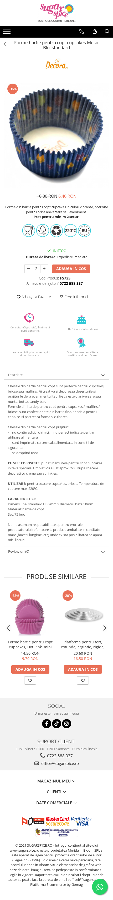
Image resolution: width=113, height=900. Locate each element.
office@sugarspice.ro (59, 763)
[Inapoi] (4, 44)
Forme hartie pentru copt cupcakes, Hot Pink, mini (30, 644)
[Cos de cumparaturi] (94, 31)
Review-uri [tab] (18, 551)
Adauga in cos (71, 268)
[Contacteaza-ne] (82, 31)
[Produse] (7, 33)
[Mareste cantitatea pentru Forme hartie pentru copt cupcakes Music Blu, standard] (44, 269)
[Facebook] (46, 723)
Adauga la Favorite (35, 296)
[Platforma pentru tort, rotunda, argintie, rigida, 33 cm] (82, 613)
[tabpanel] (56, 135)
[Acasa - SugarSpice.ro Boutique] (56, 13)
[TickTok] (56, 723)
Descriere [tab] (15, 374)
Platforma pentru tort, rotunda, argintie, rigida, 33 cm (83, 644)
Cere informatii (76, 296)
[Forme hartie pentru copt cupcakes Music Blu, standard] (56, 135)
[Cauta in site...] (107, 31)
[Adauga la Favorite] (30, 680)
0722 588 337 (59, 755)
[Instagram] (66, 723)
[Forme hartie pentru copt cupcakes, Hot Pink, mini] (30, 613)
